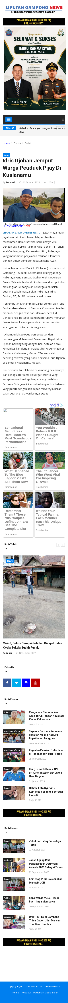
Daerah (7, 769)
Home (6, 143)
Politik (7, 898)
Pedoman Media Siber (45, 992)
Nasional (8, 860)
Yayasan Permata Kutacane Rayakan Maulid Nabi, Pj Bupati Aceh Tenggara (45, 735)
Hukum (7, 712)
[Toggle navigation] (8, 119)
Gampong (8, 917)
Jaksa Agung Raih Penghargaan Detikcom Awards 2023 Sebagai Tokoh (46, 864)
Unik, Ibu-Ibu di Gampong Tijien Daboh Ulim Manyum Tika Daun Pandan (45, 920)
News (6, 155)
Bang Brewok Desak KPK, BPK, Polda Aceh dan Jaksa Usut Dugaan (45, 773)
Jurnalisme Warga (12, 731)
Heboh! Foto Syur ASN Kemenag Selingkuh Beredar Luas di (46, 792)
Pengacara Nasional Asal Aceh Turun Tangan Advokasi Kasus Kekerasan (46, 716)
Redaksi (10, 182)
